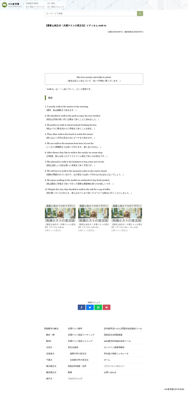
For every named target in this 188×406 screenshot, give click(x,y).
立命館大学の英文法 (78, 359)
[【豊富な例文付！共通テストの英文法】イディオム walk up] (60, 213)
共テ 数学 (51, 3)
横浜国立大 (50, 372)
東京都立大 (50, 365)
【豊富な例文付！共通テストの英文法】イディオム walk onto (93, 225)
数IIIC (47, 340)
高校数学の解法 (32, 3)
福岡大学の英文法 (77, 353)
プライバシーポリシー (114, 365)
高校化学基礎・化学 (77, 365)
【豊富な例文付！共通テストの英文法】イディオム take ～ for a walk (126, 225)
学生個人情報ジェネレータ (116, 353)
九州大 (48, 347)
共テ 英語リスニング (55, 6)
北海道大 (49, 353)
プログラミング (75, 378)
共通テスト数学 (75, 328)
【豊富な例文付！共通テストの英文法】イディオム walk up (60, 225)
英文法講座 (73, 347)
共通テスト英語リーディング (81, 334)
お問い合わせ (110, 372)
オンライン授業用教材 (114, 347)
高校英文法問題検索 (113, 334)
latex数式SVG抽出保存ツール (117, 340)
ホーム (107, 359)
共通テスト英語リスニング (80, 340)
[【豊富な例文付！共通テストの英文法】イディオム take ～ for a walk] (126, 213)
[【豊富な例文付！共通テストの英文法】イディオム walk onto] (93, 213)
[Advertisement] (94, 53)
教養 (70, 372)
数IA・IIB (49, 334)
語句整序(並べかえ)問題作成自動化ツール (123, 328)
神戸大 (48, 378)
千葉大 (48, 359)
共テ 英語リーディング (35, 6)
